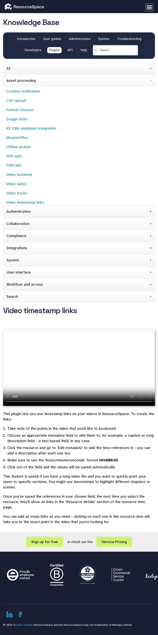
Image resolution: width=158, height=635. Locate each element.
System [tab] (12, 260)
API (70, 50)
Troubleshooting (129, 39)
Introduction (26, 39)
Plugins (54, 50)
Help (84, 50)
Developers (33, 50)
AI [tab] (8, 68)
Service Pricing (114, 542)
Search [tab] (12, 296)
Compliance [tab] (16, 235)
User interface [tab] (18, 272)
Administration (80, 39)
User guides (52, 39)
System (103, 39)
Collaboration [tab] (17, 223)
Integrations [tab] (16, 247)
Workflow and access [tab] (24, 284)
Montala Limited (23, 625)
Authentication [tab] (18, 211)
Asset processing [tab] (21, 80)
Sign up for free (44, 542)
